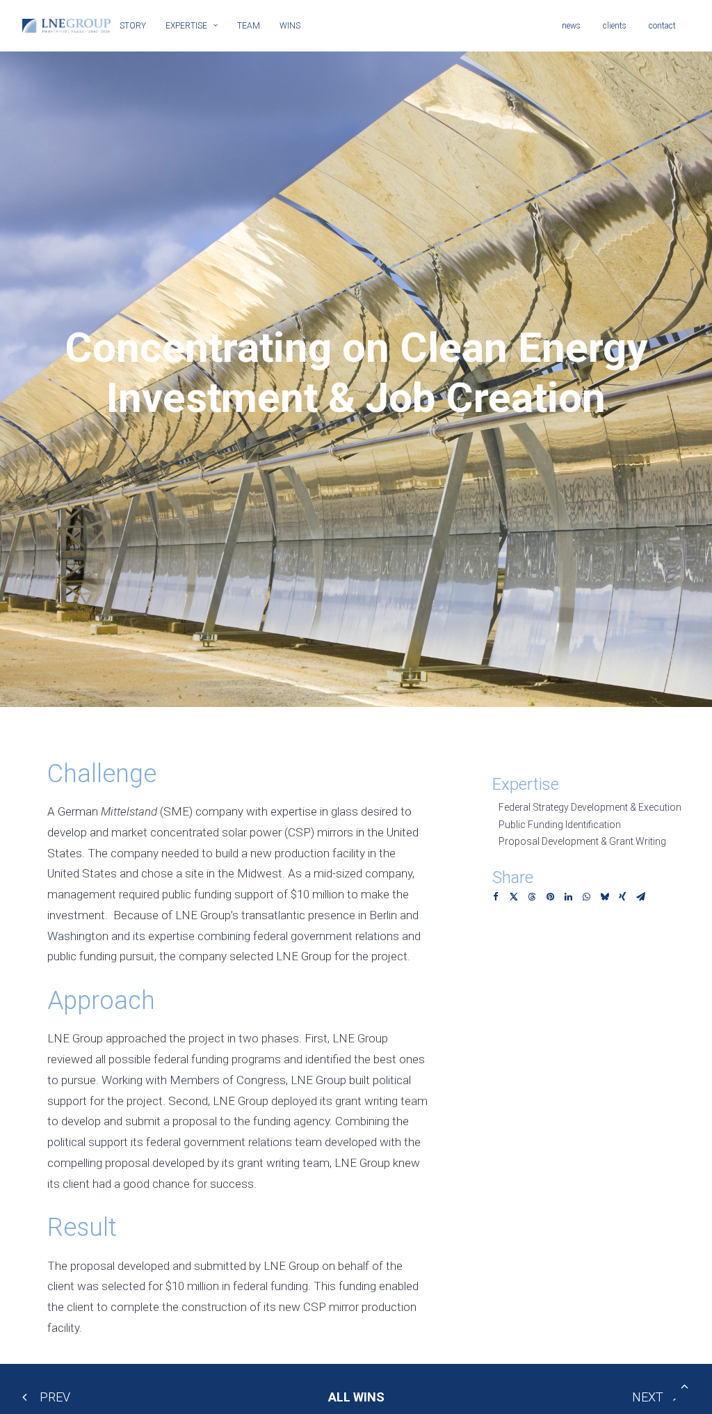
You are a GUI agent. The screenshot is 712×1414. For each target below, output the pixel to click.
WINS (290, 26)
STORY (133, 26)
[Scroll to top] (684, 1385)
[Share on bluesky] (604, 897)
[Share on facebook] (495, 897)
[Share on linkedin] (568, 897)
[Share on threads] (532, 897)
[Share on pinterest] (550, 897)
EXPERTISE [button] (186, 26)
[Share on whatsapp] (586, 897)
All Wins (356, 1397)
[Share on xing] (622, 897)
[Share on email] (640, 897)
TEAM (248, 26)
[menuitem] (138, 25)
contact (662, 26)
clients (614, 26)
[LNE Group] (66, 26)
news (571, 26)
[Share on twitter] (513, 897)
